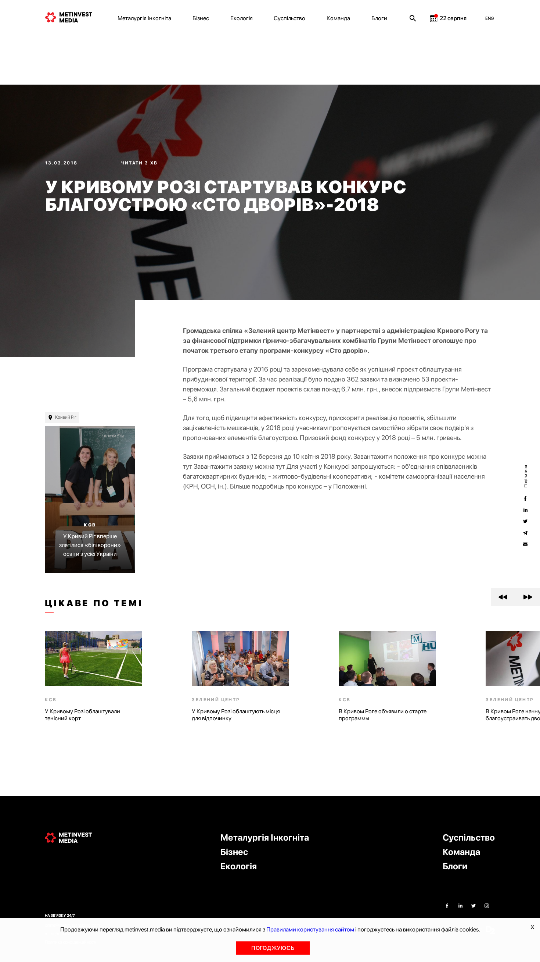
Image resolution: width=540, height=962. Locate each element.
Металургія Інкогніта (144, 18)
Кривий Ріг (65, 417)
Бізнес (200, 18)
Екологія (241, 18)
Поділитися (525, 476)
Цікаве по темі (94, 603)
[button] (503, 597)
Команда (338, 18)
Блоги (379, 18)
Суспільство (289, 18)
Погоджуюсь (273, 948)
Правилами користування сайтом (310, 929)
